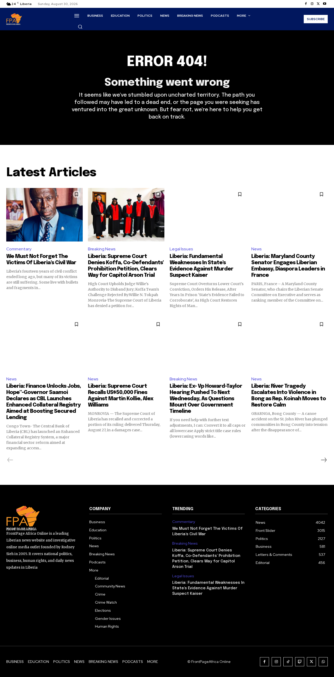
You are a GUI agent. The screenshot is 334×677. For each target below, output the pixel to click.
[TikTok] (288, 661)
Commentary (18, 249)
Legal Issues (181, 249)
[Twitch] (299, 661)
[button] (80, 26)
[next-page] (323, 460)
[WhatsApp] (323, 661)
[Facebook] (306, 4)
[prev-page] (10, 460)
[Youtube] (324, 4)
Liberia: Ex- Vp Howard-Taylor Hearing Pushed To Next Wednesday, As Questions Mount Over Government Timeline (206, 399)
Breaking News (102, 249)
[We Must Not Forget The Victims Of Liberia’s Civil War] (44, 215)
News (256, 249)
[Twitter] (318, 4)
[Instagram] (312, 4)
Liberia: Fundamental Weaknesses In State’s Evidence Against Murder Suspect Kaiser (208, 588)
